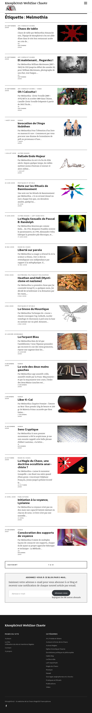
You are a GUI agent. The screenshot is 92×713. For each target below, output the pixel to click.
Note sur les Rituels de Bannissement (33, 187)
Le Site (7, 642)
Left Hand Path (38, 216)
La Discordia (50, 659)
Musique (49, 669)
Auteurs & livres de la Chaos (57, 642)
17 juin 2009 (9, 216)
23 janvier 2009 (11, 334)
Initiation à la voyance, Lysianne (33, 501)
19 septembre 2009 (10, 90)
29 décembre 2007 (10, 530)
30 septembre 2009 (10, 27)
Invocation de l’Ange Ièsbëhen (31, 124)
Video (39, 89)
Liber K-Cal (25, 400)
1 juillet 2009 (10, 153)
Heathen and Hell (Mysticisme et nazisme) (34, 279)
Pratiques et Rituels (26, 183)
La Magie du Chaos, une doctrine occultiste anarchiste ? (35, 464)
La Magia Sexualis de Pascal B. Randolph (36, 220)
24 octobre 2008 (9, 459)
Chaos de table (28, 29)
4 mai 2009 (9, 306)
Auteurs (8, 638)
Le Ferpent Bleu (28, 337)
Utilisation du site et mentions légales (19, 644)
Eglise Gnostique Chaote (55, 649)
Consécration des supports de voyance (36, 534)
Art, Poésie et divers (26, 26)
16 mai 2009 (9, 247)
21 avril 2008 (10, 497)
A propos (8, 651)
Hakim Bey (50, 656)
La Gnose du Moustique (33, 309)
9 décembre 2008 (9, 364)
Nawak (20, 120)
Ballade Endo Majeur (31, 156)
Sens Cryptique (28, 429)
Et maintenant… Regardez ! (35, 60)
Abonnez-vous (61, 593)
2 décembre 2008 (9, 397)
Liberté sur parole (30, 250)
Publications (23, 497)
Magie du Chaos (24, 247)
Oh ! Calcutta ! (27, 92)
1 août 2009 (10, 120)
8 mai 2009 (9, 275)
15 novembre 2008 (10, 427)
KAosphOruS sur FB (6, 705)
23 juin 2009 (10, 183)
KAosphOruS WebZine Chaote (26, 3)
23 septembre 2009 (10, 58)
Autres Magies (24, 153)
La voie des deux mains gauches (33, 368)
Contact (8, 648)
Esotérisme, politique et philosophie (33, 275)
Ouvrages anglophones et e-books (59, 676)
